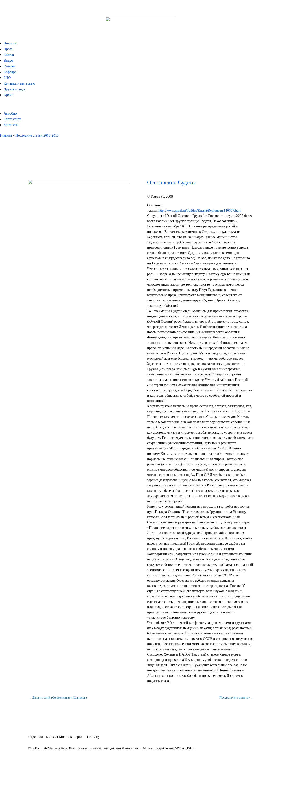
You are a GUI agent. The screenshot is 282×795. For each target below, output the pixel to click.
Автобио (10, 113)
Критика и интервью (19, 83)
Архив (8, 95)
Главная (6, 135)
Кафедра (10, 72)
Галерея (9, 66)
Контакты (11, 125)
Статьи (9, 55)
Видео (8, 60)
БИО (7, 78)
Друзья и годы (14, 89)
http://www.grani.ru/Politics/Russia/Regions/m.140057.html (199, 210)
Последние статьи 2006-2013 (37, 135)
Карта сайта (12, 119)
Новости (10, 43)
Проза (8, 49)
